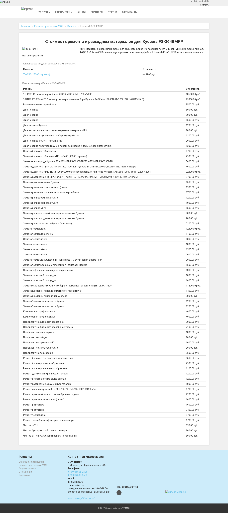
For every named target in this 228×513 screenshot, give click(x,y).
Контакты (204, 5)
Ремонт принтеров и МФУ (33, 465)
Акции (81, 12)
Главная (25, 26)
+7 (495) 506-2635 (77, 471)
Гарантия (97, 12)
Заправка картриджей (31, 461)
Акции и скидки (27, 468)
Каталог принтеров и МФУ (48, 26)
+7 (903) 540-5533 (77, 475)
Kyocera (71, 26)
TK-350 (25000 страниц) (36, 74)
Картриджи (63, 12)
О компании (130, 12)
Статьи (112, 12)
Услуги (43, 12)
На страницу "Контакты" (81, 498)
